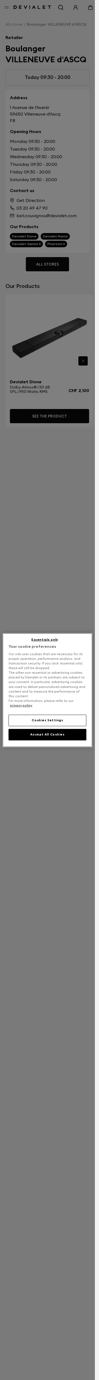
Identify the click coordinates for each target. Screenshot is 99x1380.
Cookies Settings (47, 720)
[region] (47, 690)
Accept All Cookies (47, 734)
